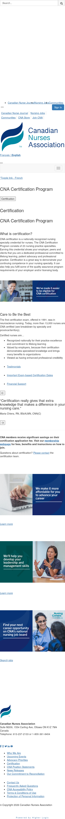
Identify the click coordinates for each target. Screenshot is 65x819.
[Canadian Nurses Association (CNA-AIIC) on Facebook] (0, 746)
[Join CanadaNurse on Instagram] (3, 746)
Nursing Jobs (41, 102)
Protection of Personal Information (25, 796)
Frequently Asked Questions (22, 786)
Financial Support (16, 383)
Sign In (58, 107)
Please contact (41, 452)
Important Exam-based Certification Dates (30, 375)
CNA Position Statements (20, 767)
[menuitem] (21, 102)
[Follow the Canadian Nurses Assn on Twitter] (6, 746)
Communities (56, 102)
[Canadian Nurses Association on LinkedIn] (9, 746)
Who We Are (14, 753)
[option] (32, 407)
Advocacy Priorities (17, 760)
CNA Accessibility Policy (20, 789)
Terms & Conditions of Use (21, 792)
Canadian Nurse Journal (21, 102)
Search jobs (6, 660)
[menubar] (32, 114)
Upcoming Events (16, 756)
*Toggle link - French (11, 178)
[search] (61, 3)
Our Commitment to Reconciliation (26, 773)
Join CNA (37, 117)
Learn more (6, 524)
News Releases (15, 770)
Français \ (10, 155)
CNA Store (24, 117)
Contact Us (13, 782)
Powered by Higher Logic (32, 817)
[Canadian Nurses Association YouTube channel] (11, 746)
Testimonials (14, 366)
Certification (7, 198)
